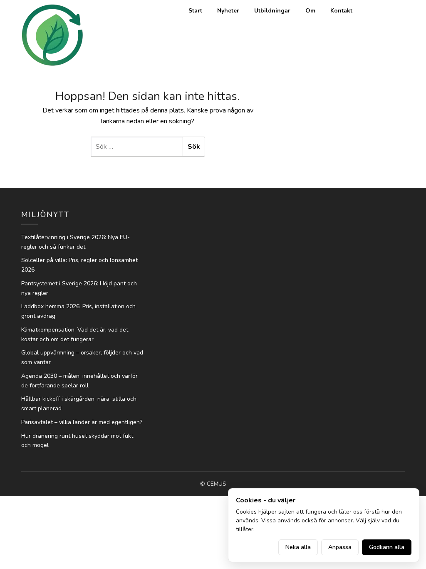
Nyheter (228, 11)
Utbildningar (272, 11)
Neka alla (298, 547)
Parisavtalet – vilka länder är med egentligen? (81, 422)
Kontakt (341, 11)
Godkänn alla (386, 547)
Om (310, 11)
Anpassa (340, 547)
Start (195, 11)
